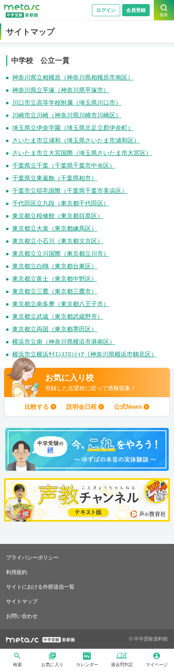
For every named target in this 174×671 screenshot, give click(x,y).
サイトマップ (22, 601)
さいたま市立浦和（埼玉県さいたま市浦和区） (76, 140)
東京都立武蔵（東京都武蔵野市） (57, 316)
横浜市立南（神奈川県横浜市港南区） (63, 341)
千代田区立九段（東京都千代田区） (60, 203)
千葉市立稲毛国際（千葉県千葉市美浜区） (69, 190)
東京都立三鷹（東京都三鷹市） (54, 291)
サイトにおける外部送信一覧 (40, 587)
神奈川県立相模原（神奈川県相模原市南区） (73, 77)
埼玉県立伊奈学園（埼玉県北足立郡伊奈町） (73, 127)
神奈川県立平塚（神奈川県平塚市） (60, 89)
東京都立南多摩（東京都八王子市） (60, 303)
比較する (37, 406)
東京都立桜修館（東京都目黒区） (57, 215)
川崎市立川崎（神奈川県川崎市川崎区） (66, 115)
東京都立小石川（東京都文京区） (57, 240)
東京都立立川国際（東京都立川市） (60, 253)
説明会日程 (81, 406)
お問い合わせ (22, 616)
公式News (128, 406)
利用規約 (16, 572)
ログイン (106, 10)
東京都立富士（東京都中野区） (54, 278)
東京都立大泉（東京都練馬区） (54, 228)
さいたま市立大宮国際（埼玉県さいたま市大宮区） (82, 152)
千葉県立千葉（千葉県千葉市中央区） (63, 165)
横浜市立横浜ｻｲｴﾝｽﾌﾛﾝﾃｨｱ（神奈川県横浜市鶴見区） (84, 354)
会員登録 (136, 10)
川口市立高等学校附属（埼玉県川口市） (66, 102)
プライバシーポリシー (32, 557)
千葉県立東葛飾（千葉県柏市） (54, 178)
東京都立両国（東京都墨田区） (54, 329)
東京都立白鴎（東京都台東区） (54, 266)
